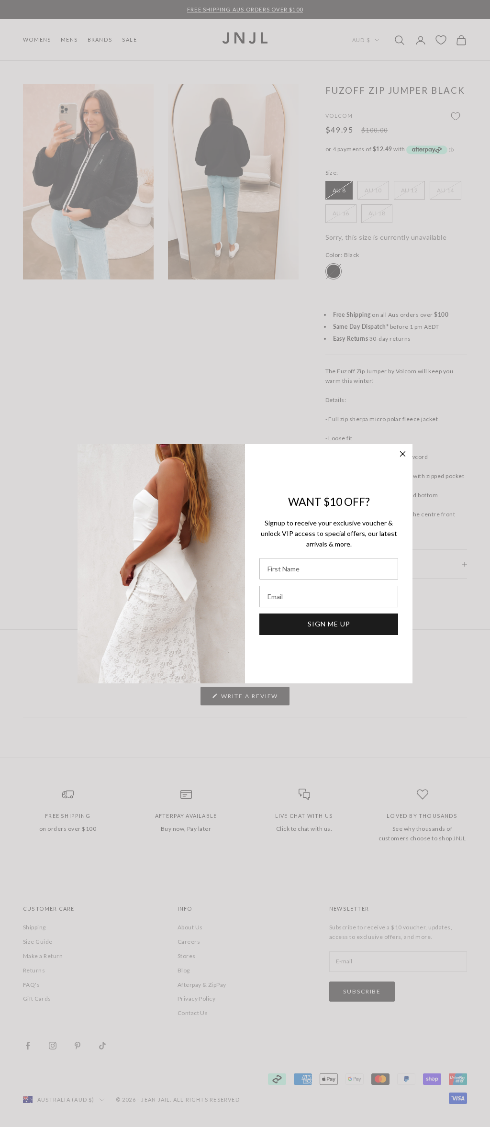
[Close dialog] (403, 454)
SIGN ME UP (329, 624)
